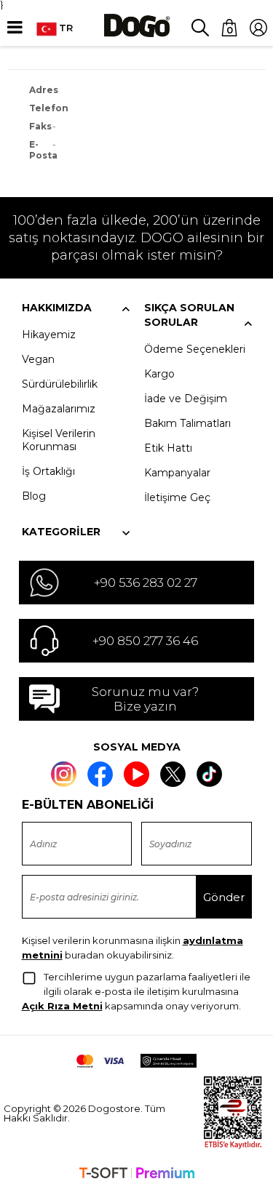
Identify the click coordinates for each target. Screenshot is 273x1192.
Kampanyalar (177, 472)
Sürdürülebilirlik (60, 384)
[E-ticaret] (136, 1174)
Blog (34, 496)
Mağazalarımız (58, 408)
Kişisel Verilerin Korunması (58, 440)
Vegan (38, 359)
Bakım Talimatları (187, 423)
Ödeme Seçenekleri (194, 349)
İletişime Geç (177, 497)
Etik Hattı (168, 448)
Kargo (159, 373)
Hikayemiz (49, 334)
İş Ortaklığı (48, 471)
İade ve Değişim (185, 398)
